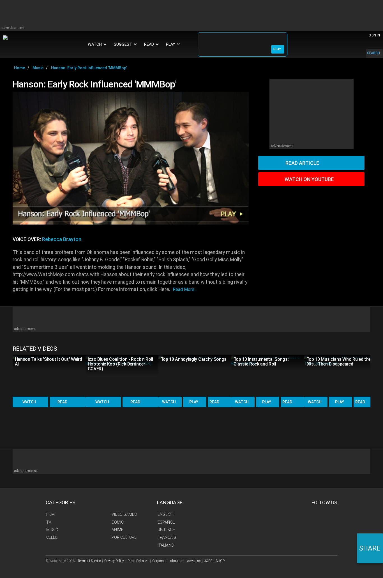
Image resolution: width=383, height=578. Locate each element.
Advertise (193, 561)
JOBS (208, 561)
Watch (29, 402)
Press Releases (138, 561)
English (166, 514)
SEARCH (373, 53)
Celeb (52, 537)
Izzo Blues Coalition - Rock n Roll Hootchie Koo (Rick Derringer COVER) (120, 364)
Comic (118, 522)
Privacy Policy (114, 561)
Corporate (159, 561)
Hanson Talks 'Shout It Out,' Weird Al (48, 362)
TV (48, 522)
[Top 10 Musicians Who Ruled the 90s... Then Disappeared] (340, 375)
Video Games (124, 514)
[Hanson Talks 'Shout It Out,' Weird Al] (49, 375)
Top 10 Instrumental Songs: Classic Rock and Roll (261, 362)
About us (176, 561)
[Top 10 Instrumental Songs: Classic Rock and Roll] (267, 375)
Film (50, 514)
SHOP (220, 561)
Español (166, 522)
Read (62, 402)
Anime (117, 530)
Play (193, 402)
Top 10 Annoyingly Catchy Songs (194, 359)
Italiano (166, 545)
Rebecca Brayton (61, 239)
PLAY (277, 49)
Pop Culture (124, 537)
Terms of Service (89, 561)
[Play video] (131, 158)
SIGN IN (374, 35)
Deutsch (166, 530)
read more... (185, 289)
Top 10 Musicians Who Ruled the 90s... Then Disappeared (338, 362)
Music (52, 530)
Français (167, 537)
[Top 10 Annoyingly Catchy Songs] (194, 375)
